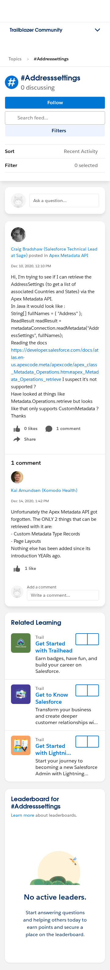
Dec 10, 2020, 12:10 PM (31, 265)
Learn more (22, 815)
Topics (15, 59)
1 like (30, 568)
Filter (51, 165)
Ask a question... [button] (50, 200)
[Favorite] (81, 639)
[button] (93, 639)
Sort (51, 151)
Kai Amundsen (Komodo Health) (44, 490)
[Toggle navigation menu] (97, 30)
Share (23, 440)
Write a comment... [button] (50, 595)
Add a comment (42, 587)
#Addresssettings (51, 59)
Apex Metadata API (68, 255)
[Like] (17, 568)
